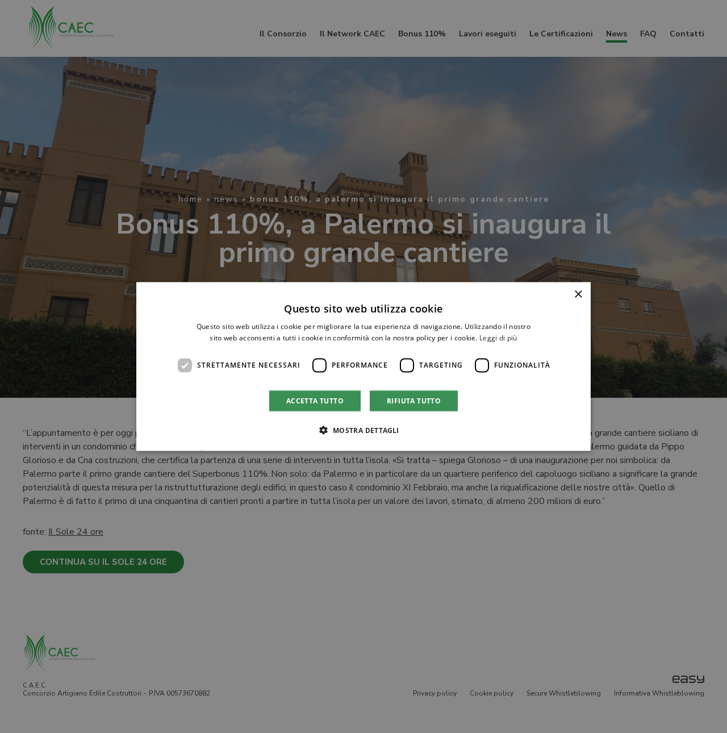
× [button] (578, 294)
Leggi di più (498, 338)
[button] (363, 429)
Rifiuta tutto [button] (414, 400)
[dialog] (363, 366)
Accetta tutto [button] (315, 400)
